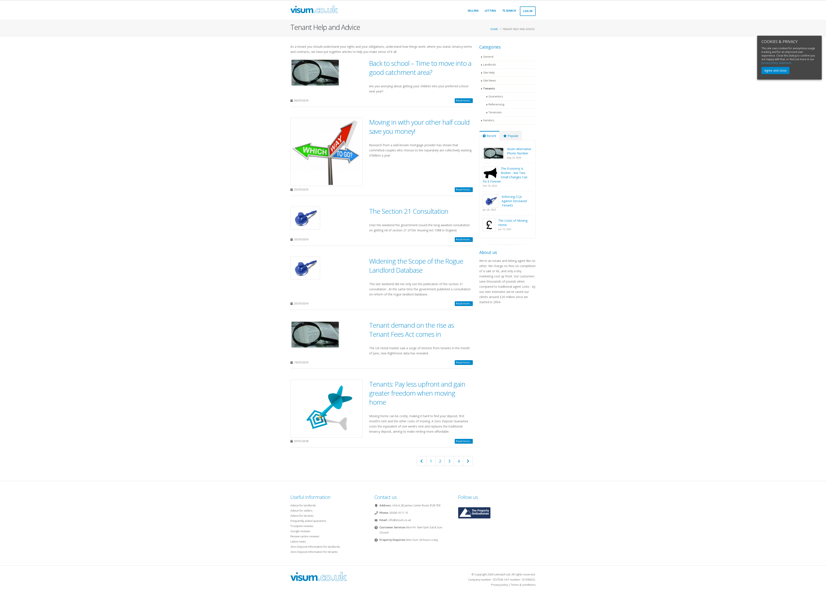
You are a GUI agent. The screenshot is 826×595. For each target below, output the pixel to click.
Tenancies (495, 112)
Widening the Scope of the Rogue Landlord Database (416, 266)
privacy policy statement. (776, 63)
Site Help (489, 72)
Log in (527, 11)
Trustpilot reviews (301, 526)
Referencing (496, 104)
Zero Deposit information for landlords (315, 547)
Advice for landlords (303, 505)
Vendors (488, 120)
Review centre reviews (304, 536)
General (488, 56)
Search (510, 10)
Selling (473, 10)
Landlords (489, 64)
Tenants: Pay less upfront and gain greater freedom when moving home (417, 393)
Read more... (464, 100)
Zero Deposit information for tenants (314, 552)
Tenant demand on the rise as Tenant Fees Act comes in (411, 330)
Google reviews (300, 531)
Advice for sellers (301, 510)
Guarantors (496, 96)
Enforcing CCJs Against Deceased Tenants (514, 201)
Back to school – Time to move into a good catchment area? (420, 68)
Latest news (298, 541)
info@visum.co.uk (399, 520)
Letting (490, 10)
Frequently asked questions (308, 521)
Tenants (489, 88)
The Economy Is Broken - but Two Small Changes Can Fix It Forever (505, 174)
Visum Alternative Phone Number (519, 151)
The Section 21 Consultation (408, 211)
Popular (512, 136)
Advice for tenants (302, 516)
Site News (489, 80)
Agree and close (775, 70)
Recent (491, 136)
